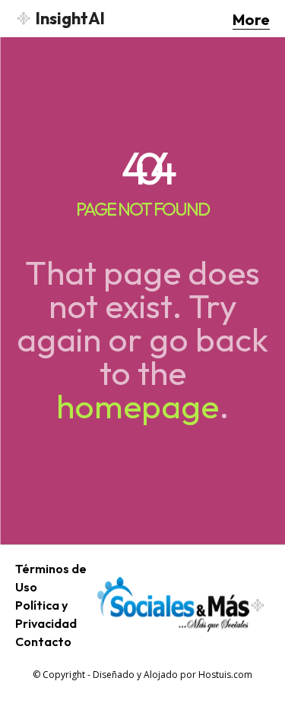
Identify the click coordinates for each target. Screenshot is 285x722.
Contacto (43, 641)
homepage (137, 406)
